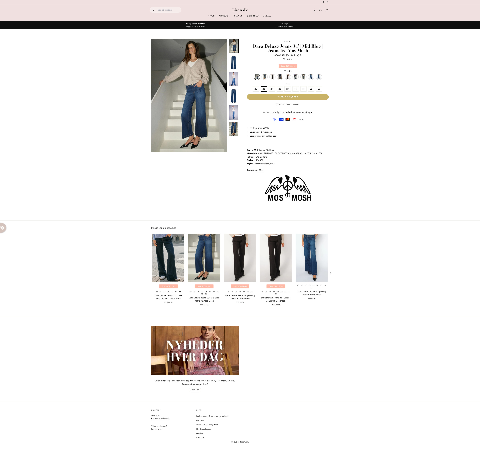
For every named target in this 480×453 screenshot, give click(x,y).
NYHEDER (224, 15)
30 (295, 88)
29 (287, 88)
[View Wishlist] (320, 10)
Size (288, 83)
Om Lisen (200, 420)
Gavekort (199, 433)
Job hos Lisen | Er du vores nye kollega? (212, 416)
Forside (287, 41)
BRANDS (238, 15)
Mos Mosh (259, 170)
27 (271, 88)
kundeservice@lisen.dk (160, 418)
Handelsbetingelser (204, 429)
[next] (330, 273)
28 (279, 88)
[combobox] (168, 10)
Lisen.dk (240, 10)
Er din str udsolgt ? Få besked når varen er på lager (287, 112)
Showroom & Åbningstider (207, 424)
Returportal (200, 438)
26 (263, 88)
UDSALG (267, 15)
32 (311, 88)
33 (319, 88)
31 (303, 88)
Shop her (195, 390)
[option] (195, 25)
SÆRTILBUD (253, 15)
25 (255, 88)
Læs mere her (156, 429)
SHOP (211, 15)
